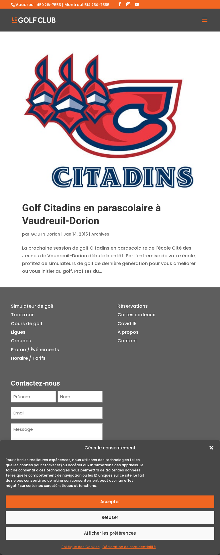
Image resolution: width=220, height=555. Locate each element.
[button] (211, 448)
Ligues (18, 332)
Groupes (21, 340)
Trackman (23, 314)
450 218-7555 (49, 4)
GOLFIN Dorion (45, 234)
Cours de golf (26, 323)
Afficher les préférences (110, 533)
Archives (100, 234)
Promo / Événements (35, 349)
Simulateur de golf (32, 306)
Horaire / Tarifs (28, 358)
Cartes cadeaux (136, 314)
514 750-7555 (97, 4)
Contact (127, 340)
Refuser (110, 517)
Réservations (132, 306)
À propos (128, 332)
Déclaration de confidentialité (129, 546)
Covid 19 (127, 323)
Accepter (110, 502)
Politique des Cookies (81, 546)
